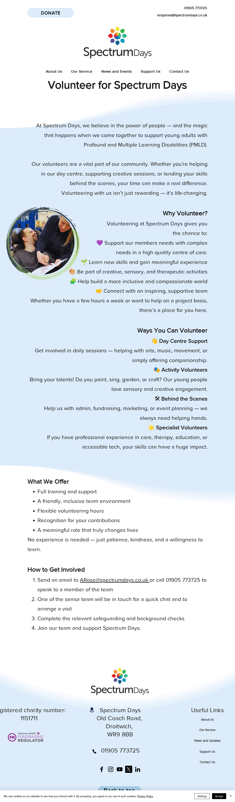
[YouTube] (119, 769)
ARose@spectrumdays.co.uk (115, 580)
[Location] (92, 709)
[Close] (230, 796)
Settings (202, 796)
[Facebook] (101, 769)
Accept (219, 796)
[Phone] (94, 751)
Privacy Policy (145, 796)
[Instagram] (110, 769)
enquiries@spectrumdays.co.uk (182, 15)
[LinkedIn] (137, 769)
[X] (128, 769)
